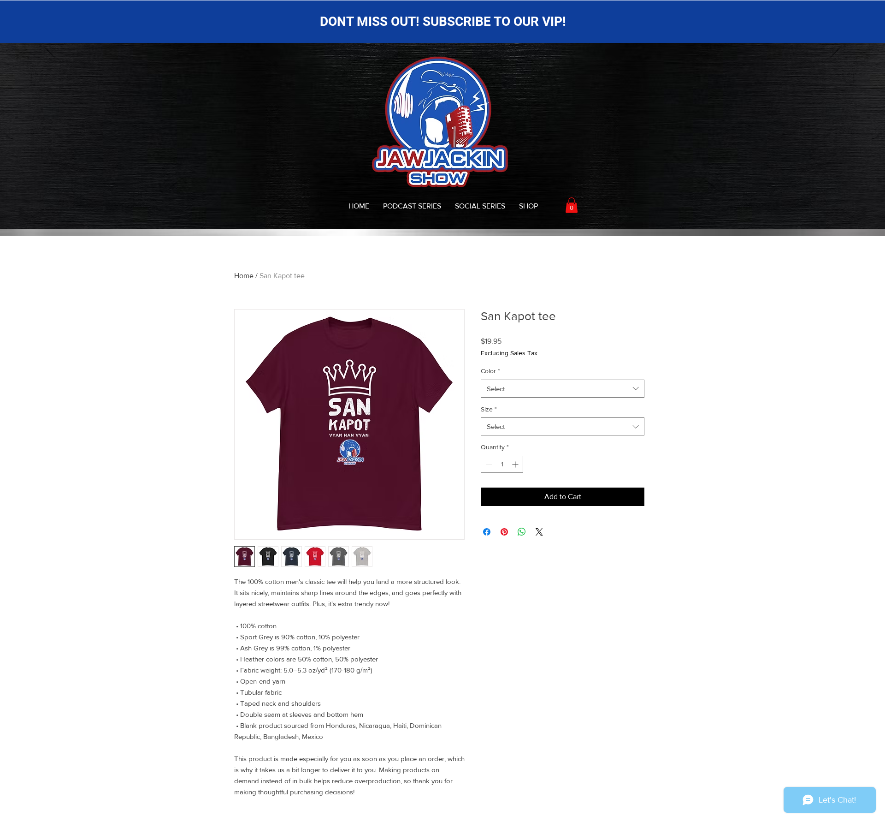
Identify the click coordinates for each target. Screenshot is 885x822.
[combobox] (562, 389)
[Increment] (516, 464)
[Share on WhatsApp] (521, 531)
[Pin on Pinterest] (504, 531)
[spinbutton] (502, 464)
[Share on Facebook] (486, 531)
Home (244, 276)
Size (489, 409)
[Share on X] (539, 531)
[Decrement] (488, 464)
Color (490, 371)
